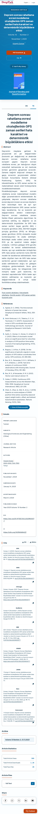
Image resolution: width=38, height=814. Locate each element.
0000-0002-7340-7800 (11, 463)
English (26, 2)
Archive (5, 731)
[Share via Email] (32, 800)
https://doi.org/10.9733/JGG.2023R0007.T (21, 559)
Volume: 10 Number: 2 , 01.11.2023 (17, 740)
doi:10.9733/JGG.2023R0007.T (24, 578)
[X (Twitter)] (19, 800)
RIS (25, 542)
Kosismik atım (7, 298)
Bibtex (34, 542)
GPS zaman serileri (28, 295)
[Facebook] (5, 800)
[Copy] (33, 563)
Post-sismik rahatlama (10, 293)
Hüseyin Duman (18, 44)
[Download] (33, 783)
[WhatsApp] (12, 800)
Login (33, 2)
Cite (18, 58)
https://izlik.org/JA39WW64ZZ (14, 532)
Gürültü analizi (15, 295)
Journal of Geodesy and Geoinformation (19, 92)
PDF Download (18, 52)
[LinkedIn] (25, 800)
